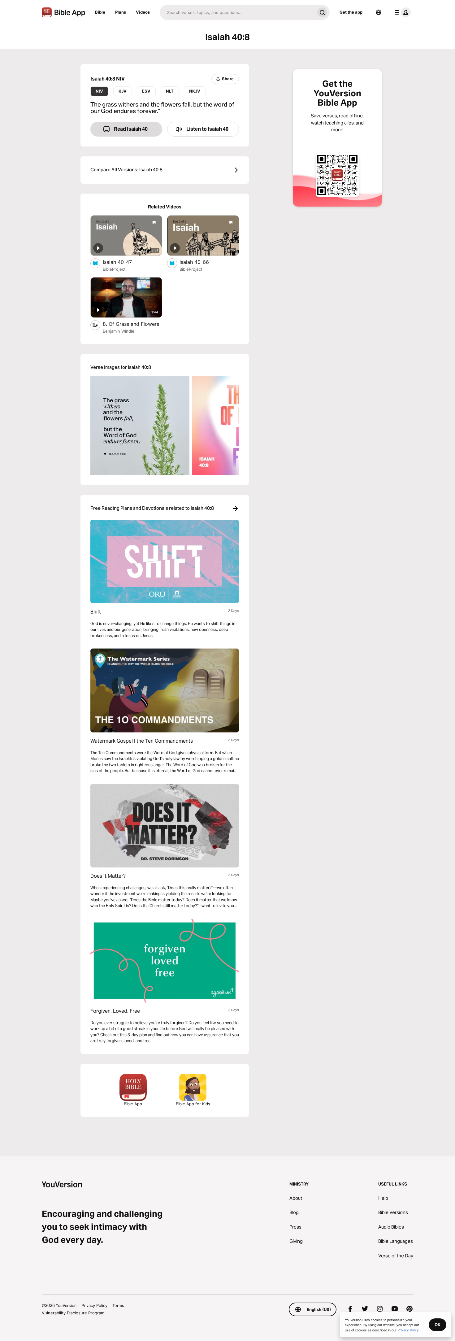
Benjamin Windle (118, 331)
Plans (120, 12)
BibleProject (114, 269)
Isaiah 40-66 (200, 262)
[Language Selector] (378, 12)
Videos (143, 12)
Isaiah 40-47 (123, 262)
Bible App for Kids (193, 1103)
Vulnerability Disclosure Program (73, 1312)
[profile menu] (401, 12)
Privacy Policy (94, 1305)
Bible (100, 12)
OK (437, 1324)
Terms (118, 1305)
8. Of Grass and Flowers (132, 324)
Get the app (351, 12)
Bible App (133, 1103)
